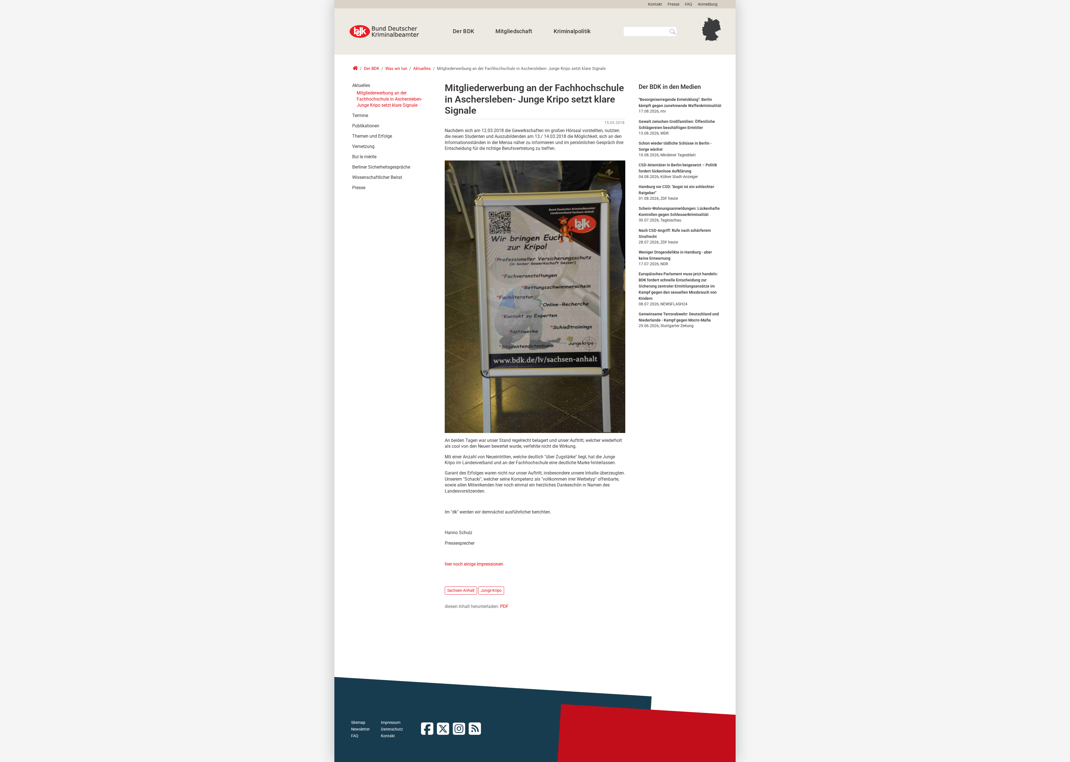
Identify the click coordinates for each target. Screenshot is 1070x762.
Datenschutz (392, 729)
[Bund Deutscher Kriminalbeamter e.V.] (384, 31)
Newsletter (360, 729)
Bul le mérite (364, 156)
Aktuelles (422, 68)
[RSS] (477, 729)
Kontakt (655, 4)
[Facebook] (429, 729)
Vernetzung (363, 146)
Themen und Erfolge (372, 136)
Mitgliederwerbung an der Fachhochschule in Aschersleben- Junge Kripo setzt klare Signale (389, 99)
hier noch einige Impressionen (474, 564)
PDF (504, 606)
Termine (360, 115)
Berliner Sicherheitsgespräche (381, 167)
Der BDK (463, 31)
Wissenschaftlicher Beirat (377, 177)
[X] (445, 729)
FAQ (688, 4)
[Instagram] (461, 729)
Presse (673, 4)
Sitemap (358, 722)
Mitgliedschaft (513, 31)
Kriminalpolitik (572, 31)
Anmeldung (708, 4)
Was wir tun (396, 68)
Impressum (390, 722)
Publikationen (365, 125)
